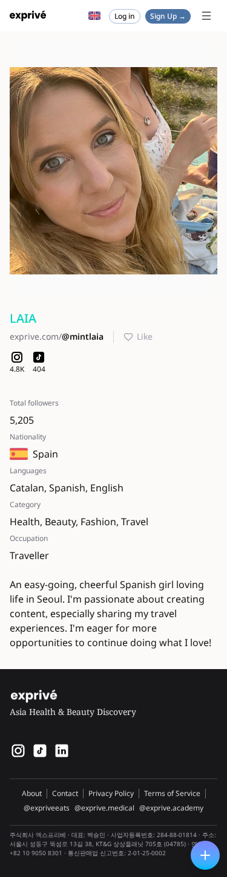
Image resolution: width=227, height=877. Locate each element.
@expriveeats (47, 808)
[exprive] (39, 750)
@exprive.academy (171, 808)
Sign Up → (168, 16)
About (32, 793)
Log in (124, 16)
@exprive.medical (104, 808)
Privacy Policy (111, 793)
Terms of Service (172, 793)
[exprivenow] (18, 750)
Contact (65, 793)
